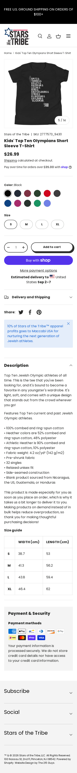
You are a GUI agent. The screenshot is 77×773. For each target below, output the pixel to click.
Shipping (10, 160)
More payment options (38, 270)
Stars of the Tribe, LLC (32, 755)
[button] (58, 36)
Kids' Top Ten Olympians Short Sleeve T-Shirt (43, 53)
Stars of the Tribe (16, 134)
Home (7, 53)
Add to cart (52, 247)
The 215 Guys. (46, 763)
